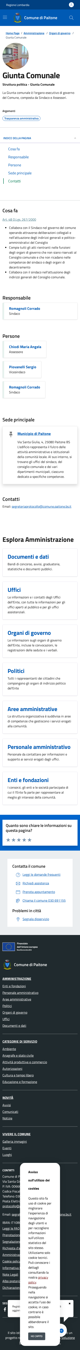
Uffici (6, 1019)
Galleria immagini (14, 1141)
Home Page (12, 33)
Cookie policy (11, 1261)
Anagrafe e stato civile (18, 1055)
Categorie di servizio (19, 1041)
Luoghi (7, 1154)
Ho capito (36, 1336)
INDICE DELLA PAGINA (17, 138)
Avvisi (6, 1105)
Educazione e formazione (19, 1081)
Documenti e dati (14, 1025)
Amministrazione (34, 33)
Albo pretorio (11, 1281)
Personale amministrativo (20, 992)
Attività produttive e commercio (24, 1062)
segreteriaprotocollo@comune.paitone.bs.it (41, 506)
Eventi (6, 1148)
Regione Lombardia (17, 5)
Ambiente (9, 1048)
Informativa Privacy (16, 1267)
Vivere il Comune (16, 1134)
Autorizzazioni (12, 1068)
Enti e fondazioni (14, 986)
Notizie (7, 1118)
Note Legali (10, 1274)
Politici (7, 1005)
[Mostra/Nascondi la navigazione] (4, 17)
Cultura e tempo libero (18, 1075)
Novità (7, 1097)
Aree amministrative (16, 999)
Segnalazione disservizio (19, 1241)
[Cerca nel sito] (71, 17)
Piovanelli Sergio (22, 367)
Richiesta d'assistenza (17, 1248)
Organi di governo (59, 33)
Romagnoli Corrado (24, 308)
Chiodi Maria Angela (25, 347)
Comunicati (10, 1111)
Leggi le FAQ (11, 1228)
